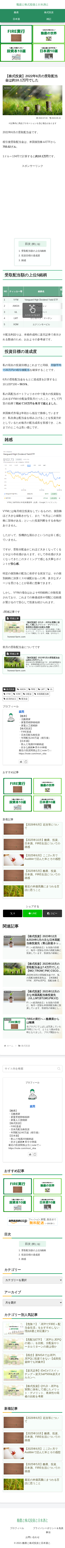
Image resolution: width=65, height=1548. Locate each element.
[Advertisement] (32, 201)
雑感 (23, 260)
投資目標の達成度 (30, 255)
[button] (52, 913)
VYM (8, 694)
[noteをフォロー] (26, 762)
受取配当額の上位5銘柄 (33, 251)
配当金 (25, 699)
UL (51, 689)
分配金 (29, 694)
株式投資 (10, 689)
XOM (18, 694)
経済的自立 (11, 699)
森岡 (21, 711)
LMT (43, 689)
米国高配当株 (43, 694)
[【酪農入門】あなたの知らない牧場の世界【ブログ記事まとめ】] (48, 34)
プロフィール (17, 1528)
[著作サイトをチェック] (21, 762)
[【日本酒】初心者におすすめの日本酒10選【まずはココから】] (48, 53)
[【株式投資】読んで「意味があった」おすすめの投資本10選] (16, 53)
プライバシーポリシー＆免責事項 (48, 1530)
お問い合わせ (33, 1537)
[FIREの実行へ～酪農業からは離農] (16, 34)
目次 (28, 244)
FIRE (33, 689)
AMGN (23, 689)
